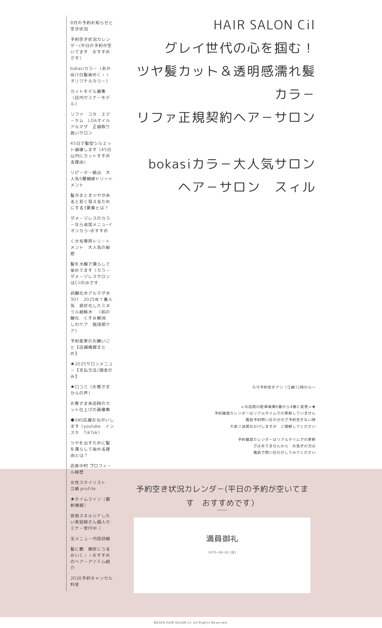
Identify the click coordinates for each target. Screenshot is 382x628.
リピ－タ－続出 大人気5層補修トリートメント (91, 179)
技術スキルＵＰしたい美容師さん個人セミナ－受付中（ (90, 522)
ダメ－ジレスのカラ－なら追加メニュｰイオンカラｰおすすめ (91, 224)
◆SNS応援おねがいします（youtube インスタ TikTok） (92, 426)
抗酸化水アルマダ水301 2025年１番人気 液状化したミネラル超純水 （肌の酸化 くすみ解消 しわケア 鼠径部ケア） (91, 311)
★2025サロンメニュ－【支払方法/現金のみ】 (91, 370)
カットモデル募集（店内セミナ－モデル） (90, 97)
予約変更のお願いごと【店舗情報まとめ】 (90, 347)
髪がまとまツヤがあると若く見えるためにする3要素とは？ (90, 201)
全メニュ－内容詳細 (90, 538)
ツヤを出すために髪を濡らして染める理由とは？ (90, 449)
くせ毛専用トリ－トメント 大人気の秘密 (90, 247)
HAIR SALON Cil (178, 622)
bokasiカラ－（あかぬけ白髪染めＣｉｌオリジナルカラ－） (90, 75)
